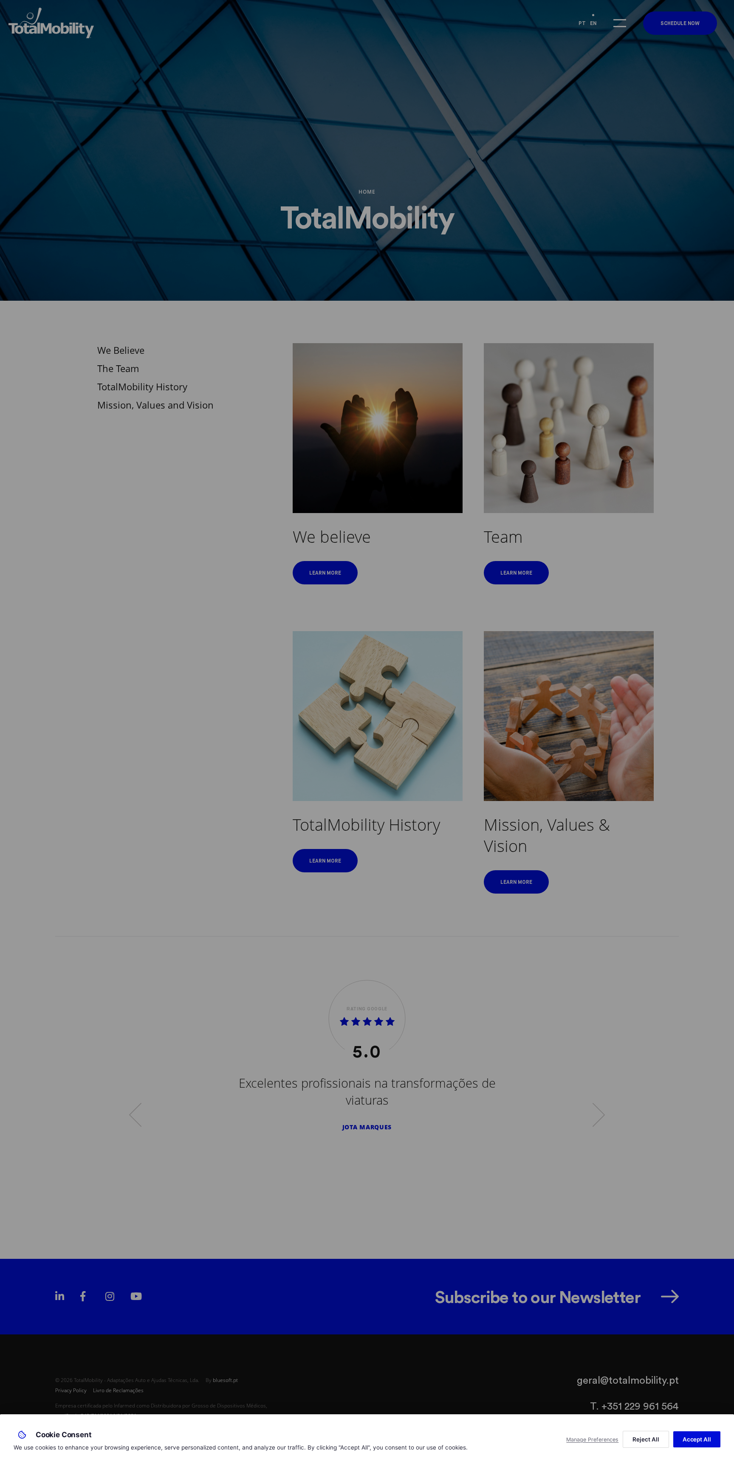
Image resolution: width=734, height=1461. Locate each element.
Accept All (697, 1439)
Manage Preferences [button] (592, 1439)
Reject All (645, 1439)
